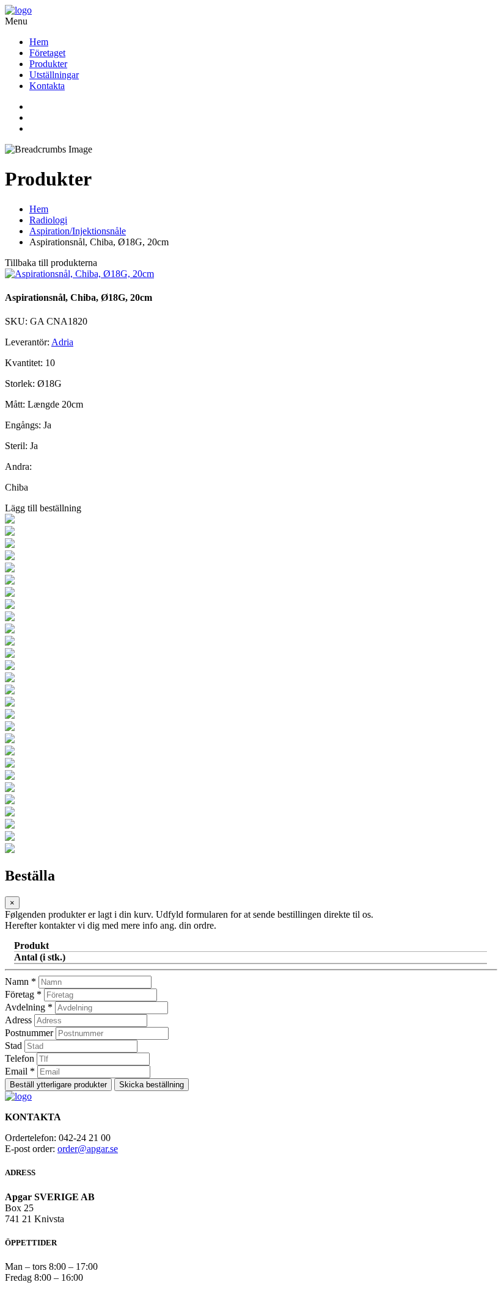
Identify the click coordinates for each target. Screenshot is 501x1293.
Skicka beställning (151, 1084)
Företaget (47, 53)
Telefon (19, 1058)
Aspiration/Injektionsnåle (77, 231)
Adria (62, 342)
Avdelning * (29, 1007)
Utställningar (54, 75)
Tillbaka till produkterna (51, 263)
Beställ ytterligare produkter (58, 1084)
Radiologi (48, 220)
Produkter (48, 64)
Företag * (23, 994)
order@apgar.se (87, 1149)
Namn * (20, 981)
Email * (20, 1071)
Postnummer (29, 1033)
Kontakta (47, 86)
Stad (13, 1045)
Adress (18, 1020)
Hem (38, 42)
